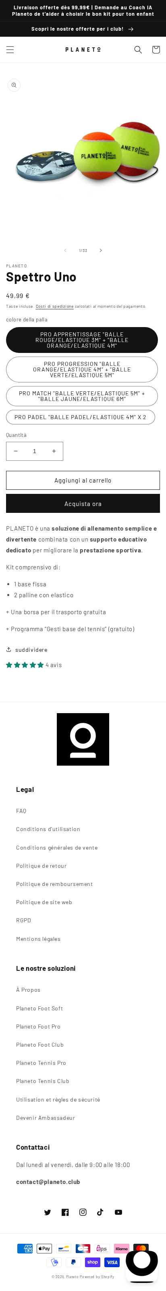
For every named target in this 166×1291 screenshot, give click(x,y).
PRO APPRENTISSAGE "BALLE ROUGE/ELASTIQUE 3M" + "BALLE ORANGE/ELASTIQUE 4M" (82, 340)
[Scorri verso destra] (101, 250)
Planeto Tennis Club (42, 1080)
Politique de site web (44, 901)
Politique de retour (41, 865)
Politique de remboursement (54, 883)
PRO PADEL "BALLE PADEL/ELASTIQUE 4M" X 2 (81, 417)
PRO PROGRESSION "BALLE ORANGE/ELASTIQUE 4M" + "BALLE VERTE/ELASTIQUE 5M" (82, 369)
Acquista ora (83, 503)
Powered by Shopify (97, 1277)
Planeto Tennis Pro (41, 1062)
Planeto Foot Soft (39, 1008)
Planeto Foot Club (40, 1044)
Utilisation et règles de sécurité (58, 1099)
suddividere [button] (31, 649)
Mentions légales (38, 938)
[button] (10, 50)
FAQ (21, 810)
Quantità (16, 435)
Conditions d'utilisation (48, 828)
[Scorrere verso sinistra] (65, 250)
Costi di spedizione (55, 306)
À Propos (28, 989)
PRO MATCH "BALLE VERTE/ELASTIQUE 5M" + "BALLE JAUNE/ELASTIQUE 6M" (82, 396)
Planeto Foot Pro (38, 1026)
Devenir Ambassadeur (45, 1117)
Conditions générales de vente (57, 847)
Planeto (72, 1277)
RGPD (23, 920)
